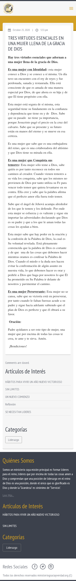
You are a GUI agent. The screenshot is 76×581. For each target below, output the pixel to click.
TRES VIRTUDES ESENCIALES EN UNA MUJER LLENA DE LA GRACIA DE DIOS (36, 43)
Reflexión (10, 404)
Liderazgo (13, 440)
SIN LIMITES (12, 389)
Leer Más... (8, 495)
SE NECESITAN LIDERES (18, 412)
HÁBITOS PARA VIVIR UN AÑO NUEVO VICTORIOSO (33, 382)
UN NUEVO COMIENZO (17, 397)
